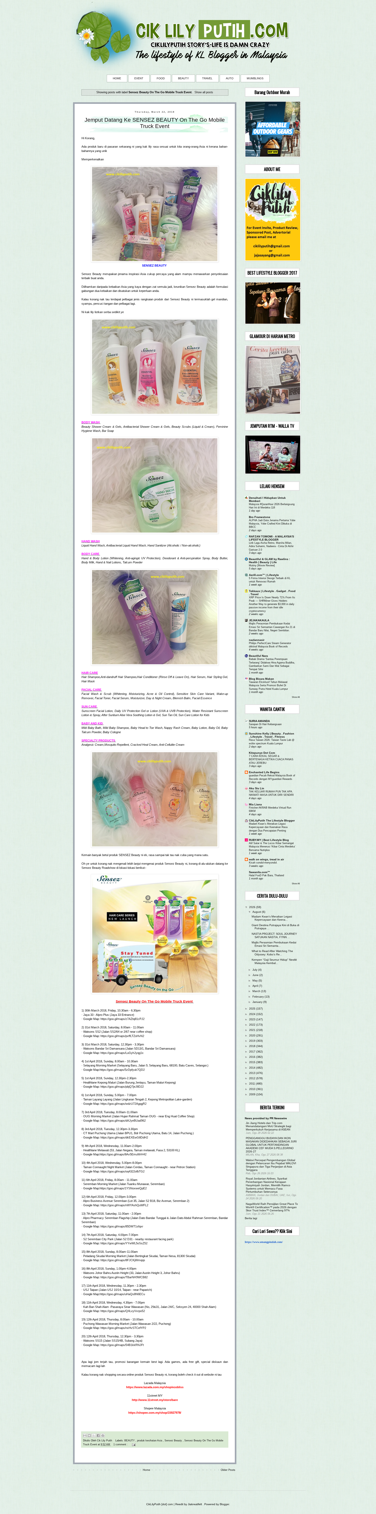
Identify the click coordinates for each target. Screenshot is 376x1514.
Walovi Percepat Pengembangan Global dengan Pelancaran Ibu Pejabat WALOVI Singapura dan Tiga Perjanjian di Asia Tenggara (271, 1165)
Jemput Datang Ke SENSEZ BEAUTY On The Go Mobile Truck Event (155, 123)
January (257, 1001)
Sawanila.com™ (259, 872)
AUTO (229, 78)
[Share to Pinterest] (103, 1435)
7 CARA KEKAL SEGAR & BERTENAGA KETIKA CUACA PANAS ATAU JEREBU (271, 759)
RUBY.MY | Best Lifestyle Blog (269, 840)
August (257, 911)
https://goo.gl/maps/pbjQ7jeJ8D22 (122, 1086)
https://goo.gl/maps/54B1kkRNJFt (122, 1345)
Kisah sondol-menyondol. (263, 862)
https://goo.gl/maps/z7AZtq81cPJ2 (122, 1019)
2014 (252, 1067)
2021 (252, 1030)
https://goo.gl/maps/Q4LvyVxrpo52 (122, 1311)
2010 (252, 1089)
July (255, 969)
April (255, 985)
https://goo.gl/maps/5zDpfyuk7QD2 (122, 1069)
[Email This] (85, 1435)
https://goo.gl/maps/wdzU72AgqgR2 (123, 1103)
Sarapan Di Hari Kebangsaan (265, 724)
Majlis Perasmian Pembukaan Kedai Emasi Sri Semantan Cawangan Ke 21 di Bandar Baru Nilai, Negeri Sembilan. (272, 627)
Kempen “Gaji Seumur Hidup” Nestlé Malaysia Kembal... (274, 961)
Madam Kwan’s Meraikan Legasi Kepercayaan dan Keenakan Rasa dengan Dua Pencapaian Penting (268, 827)
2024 (252, 1014)
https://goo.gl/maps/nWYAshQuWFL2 (124, 1205)
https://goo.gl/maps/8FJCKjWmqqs (122, 1260)
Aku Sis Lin (256, 788)
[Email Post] (133, 1444)
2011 (252, 1083)
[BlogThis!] (89, 1435)
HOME (117, 78)
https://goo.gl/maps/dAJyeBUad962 (123, 1120)
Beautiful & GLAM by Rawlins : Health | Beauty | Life (269, 560)
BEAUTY (183, 78)
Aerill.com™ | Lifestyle (264, 575)
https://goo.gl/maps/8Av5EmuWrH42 (123, 1154)
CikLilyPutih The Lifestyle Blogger (272, 820)
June (255, 975)
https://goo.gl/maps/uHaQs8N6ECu (122, 1294)
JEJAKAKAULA (259, 620)
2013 (252, 1073)
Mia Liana (255, 804)
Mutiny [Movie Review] (262, 565)
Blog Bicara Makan (261, 678)
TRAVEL (207, 78)
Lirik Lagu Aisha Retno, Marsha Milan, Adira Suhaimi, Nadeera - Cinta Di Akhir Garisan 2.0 (271, 546)
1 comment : (120, 1444)
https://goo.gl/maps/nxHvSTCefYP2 (123, 1327)
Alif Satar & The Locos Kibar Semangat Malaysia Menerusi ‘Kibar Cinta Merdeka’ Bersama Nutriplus (272, 847)
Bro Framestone (259, 517)
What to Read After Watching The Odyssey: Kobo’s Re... (272, 952)
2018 (252, 1046)
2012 (252, 1078)
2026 (252, 907)
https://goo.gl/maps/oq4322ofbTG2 (122, 1171)
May (255, 980)
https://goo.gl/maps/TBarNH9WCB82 (124, 1277)
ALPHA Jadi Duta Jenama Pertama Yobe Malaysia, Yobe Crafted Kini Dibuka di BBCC (272, 524)
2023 (252, 1019)
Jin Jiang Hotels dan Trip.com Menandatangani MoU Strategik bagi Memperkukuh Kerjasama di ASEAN (268, 1126)
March (256, 991)
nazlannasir (256, 639)
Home (146, 1469)
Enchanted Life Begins (264, 772)
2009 (252, 1094)
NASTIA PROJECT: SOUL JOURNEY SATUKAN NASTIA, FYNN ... (274, 935)
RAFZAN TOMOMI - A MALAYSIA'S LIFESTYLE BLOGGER (271, 538)
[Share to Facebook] (98, 1435)
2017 (252, 1051)
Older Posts (228, 1469)
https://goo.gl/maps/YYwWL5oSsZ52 (123, 1243)
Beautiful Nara (258, 655)
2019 (252, 1040)
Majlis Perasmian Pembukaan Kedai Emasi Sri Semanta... (274, 944)
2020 (252, 1035)
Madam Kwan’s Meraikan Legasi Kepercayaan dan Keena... (272, 918)
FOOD (161, 78)
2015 (252, 1062)
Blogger (224, 1504)
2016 (252, 1056)
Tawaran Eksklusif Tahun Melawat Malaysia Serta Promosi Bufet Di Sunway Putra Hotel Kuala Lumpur (268, 685)
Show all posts (203, 92)
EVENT (138, 78)
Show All (296, 697)
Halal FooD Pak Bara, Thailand (266, 875)
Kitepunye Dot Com (262, 752)
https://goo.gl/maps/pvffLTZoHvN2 (122, 1036)
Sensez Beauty (173, 1440)
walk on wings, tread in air (266, 859)
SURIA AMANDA (259, 721)
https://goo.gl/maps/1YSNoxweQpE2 (123, 1188)
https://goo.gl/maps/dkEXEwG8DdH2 (124, 1137)
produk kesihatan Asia (150, 1440)
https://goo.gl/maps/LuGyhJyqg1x (122, 1052)
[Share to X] (94, 1435)
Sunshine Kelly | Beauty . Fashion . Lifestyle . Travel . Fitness (271, 735)
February (258, 996)
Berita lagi (251, 1218)
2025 (252, 1008)
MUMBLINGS (255, 78)
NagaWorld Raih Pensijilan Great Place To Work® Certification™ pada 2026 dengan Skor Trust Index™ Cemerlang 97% (272, 1207)
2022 (252, 1024)
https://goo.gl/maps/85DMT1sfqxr (121, 1226)
